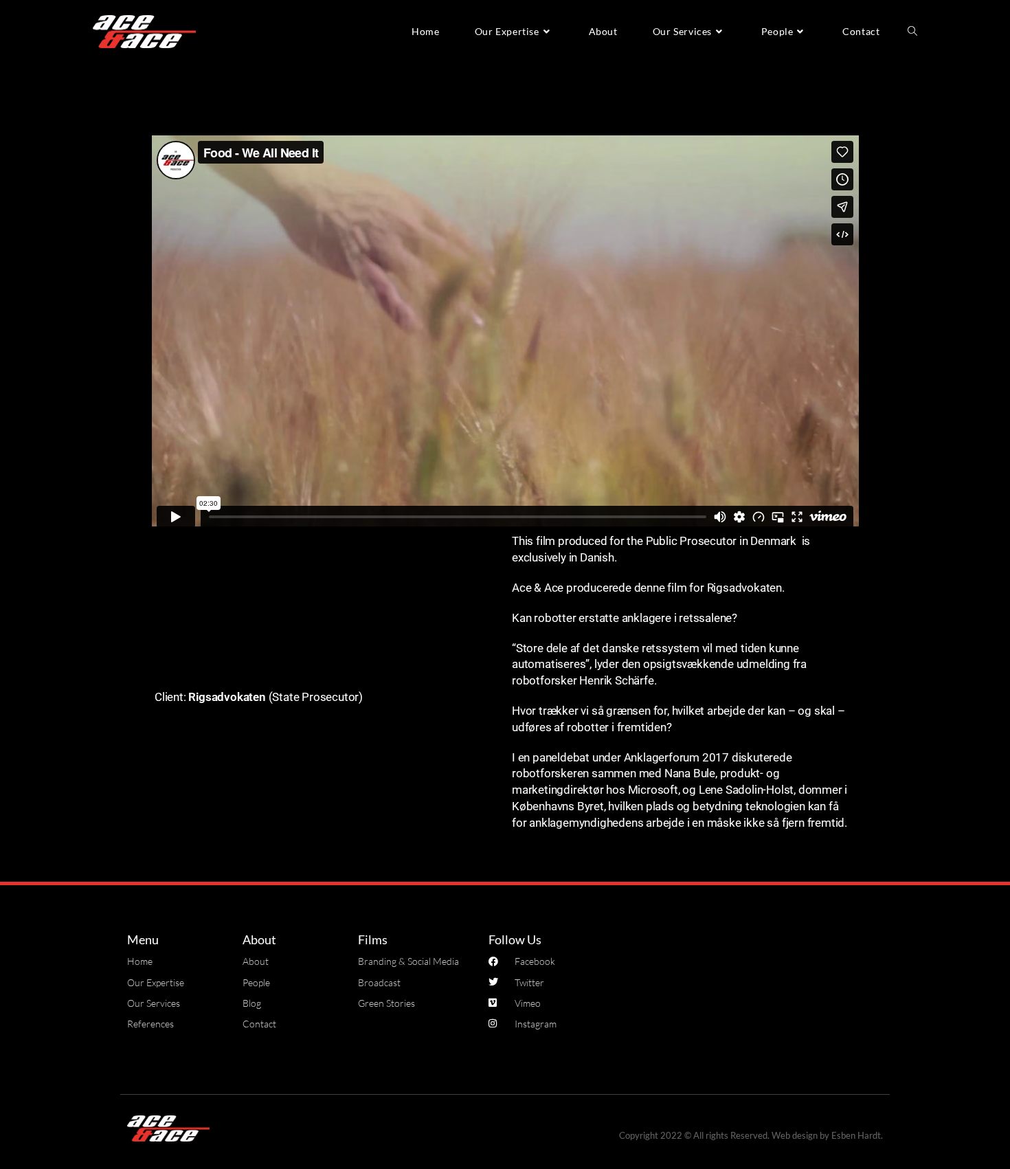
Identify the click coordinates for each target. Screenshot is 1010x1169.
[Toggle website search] (912, 31)
